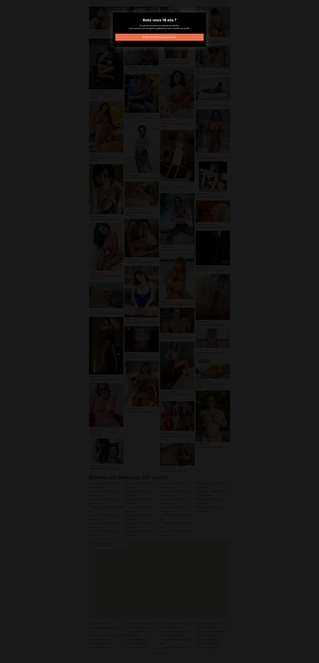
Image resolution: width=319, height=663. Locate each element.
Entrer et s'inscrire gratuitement (159, 37)
